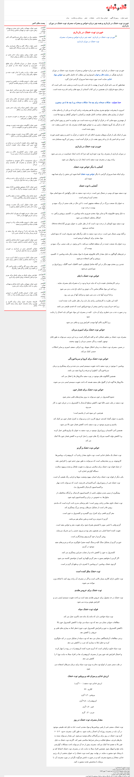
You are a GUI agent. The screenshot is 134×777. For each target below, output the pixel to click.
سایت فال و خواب (102, 75)
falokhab (116, 771)
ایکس (114, 769)
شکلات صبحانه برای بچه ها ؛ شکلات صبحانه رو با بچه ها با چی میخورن (82, 102)
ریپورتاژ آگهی (114, 18)
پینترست (127, 769)
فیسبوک (118, 769)
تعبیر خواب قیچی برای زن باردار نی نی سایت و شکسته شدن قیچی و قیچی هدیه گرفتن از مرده (21, 171)
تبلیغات (91, 18)
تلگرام (123, 769)
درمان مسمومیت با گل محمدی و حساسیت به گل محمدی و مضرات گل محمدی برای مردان (21, 162)
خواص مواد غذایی (102, 18)
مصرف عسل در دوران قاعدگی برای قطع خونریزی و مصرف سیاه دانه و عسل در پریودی (21, 65)
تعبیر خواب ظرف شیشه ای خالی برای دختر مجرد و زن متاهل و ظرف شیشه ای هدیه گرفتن (21, 101)
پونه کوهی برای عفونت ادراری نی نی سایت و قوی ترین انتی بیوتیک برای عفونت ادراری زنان (21, 145)
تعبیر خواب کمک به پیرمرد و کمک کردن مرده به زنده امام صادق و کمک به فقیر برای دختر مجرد (21, 259)
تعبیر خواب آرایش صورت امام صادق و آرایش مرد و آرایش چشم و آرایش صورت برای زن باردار (21, 242)
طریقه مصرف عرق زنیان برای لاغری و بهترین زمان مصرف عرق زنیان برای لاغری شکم (21, 303)
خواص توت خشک (88, 174)
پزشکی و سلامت (76, 18)
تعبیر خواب (124, 18)
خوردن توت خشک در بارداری (88, 32)
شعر (85, 18)
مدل (67, 18)
